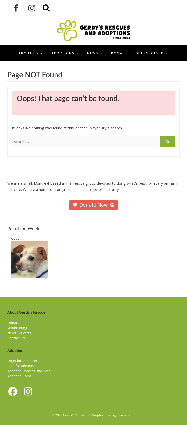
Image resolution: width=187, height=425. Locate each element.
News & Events (19, 333)
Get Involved (149, 53)
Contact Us (16, 338)
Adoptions (63, 53)
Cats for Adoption (21, 366)
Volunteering (17, 327)
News (92, 53)
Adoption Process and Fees (29, 371)
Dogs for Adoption (22, 360)
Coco (15, 238)
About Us (29, 53)
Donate (119, 53)
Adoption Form (19, 376)
